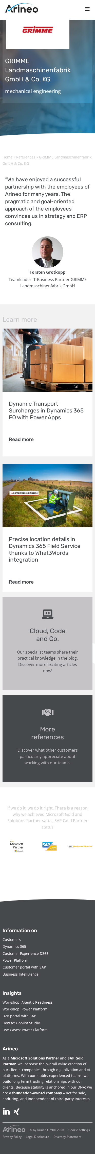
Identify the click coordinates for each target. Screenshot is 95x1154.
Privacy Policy (12, 1137)
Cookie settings (79, 1130)
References (25, 157)
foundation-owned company (37, 1093)
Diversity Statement (67, 1137)
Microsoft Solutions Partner (35, 1058)
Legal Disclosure (37, 1137)
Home (7, 157)
